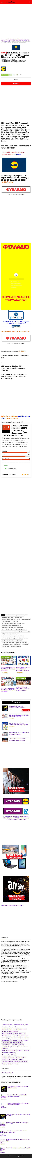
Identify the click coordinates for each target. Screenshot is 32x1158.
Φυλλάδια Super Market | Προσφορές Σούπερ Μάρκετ (14, 61)
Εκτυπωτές (14, 1040)
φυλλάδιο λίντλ (5, 646)
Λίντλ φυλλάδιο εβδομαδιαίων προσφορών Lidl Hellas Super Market (15, 1047)
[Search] (29, 2)
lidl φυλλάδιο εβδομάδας (7, 629)
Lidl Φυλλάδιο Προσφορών (20, 629)
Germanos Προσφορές (12, 1031)
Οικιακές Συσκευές (11, 1050)
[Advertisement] (16, 22)
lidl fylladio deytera (19, 617)
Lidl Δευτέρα (15, 621)
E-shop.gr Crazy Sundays (20, 1029)
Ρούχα (8, 1059)
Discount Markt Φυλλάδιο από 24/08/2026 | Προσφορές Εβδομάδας (23, 669)
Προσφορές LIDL (24, 638)
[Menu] (2, 2)
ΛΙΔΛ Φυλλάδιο (19, 636)
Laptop (16, 1033)
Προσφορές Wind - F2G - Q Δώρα (9, 1054)
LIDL (26, 615)
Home (2, 39)
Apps (26, 1024)
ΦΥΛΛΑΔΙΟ (16, 83)
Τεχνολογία (14, 1059)
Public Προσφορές (6, 1035)
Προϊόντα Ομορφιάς (20, 1057)
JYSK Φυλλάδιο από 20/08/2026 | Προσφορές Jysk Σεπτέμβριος (23, 689)
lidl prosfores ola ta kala (24, 619)
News (20, 1033)
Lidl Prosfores (14, 619)
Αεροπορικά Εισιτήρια (17, 1038)
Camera (11, 1026)
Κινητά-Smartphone (7, 1042)
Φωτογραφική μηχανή (7, 1063)
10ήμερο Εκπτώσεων (7, 1024)
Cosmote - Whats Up (7, 1029)
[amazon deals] (16, 889)
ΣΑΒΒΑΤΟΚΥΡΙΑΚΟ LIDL (21, 642)
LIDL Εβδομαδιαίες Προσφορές (9, 623)
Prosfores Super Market (24, 631)
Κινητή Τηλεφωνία (17, 1042)
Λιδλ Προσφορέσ (15, 633)
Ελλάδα (20, 1040)
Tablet (14, 1035)
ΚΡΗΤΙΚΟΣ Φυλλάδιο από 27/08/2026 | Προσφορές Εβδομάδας (8, 690)
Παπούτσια (26, 1050)
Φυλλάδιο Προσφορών (16, 646)
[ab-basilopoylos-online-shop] (16, 310)
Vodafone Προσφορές (22, 1035)
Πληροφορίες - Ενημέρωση (8, 1052)
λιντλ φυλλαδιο (15, 638)
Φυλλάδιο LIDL (16, 644)
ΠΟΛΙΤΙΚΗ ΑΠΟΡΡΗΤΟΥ (7, 1072)
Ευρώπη (26, 1040)
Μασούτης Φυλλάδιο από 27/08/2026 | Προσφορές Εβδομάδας (8, 669)
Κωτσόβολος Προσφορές (18, 1044)
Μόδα (3, 1050)
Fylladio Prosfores (10, 615)
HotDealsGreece (4, 59)
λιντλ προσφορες (6, 638)
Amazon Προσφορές (19, 1024)
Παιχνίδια (19, 1050)
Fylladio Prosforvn (20, 615)
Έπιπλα (4, 1038)
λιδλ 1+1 (7, 633)
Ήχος (8, 1038)
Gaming (4, 1031)
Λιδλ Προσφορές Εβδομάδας (8, 636)
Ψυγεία (16, 1063)
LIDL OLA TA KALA (6, 619)
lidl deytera (4, 617)
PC (24, 1033)
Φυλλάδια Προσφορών (7, 644)
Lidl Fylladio (10, 617)
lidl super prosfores (6, 621)
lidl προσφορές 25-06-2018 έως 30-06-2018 (11, 625)
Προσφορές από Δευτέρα (7, 640)
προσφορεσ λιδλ (18, 640)
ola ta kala (15, 631)
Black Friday (5, 1026)
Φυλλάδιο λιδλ (25, 644)
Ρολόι (3, 1059)
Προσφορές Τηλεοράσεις (8, 1057)
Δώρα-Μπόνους (6, 1040)
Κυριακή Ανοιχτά (6, 1044)
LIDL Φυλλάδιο (19, 627)
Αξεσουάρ (26, 1038)
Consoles (17, 1026)
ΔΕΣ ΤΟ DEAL (25, 710)
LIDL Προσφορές (21, 623)
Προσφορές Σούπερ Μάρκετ (8, 642)
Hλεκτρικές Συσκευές (7, 1033)
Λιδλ (3, 633)
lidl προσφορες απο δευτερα (8, 627)
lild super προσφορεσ (6, 631)
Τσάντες (21, 1059)
